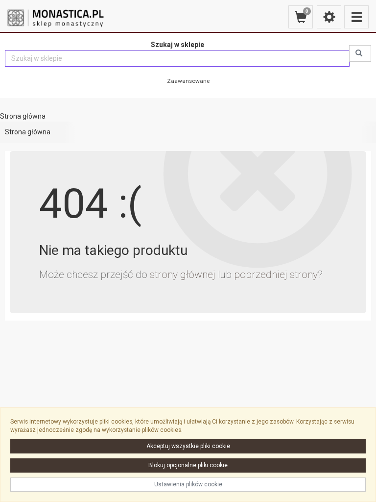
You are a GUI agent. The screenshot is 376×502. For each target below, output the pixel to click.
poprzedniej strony (276, 274)
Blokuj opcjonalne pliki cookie (188, 465)
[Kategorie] (356, 16)
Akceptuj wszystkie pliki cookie (188, 446)
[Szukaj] (360, 53)
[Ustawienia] (329, 16)
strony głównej (182, 274)
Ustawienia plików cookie (188, 484)
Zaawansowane (188, 80)
